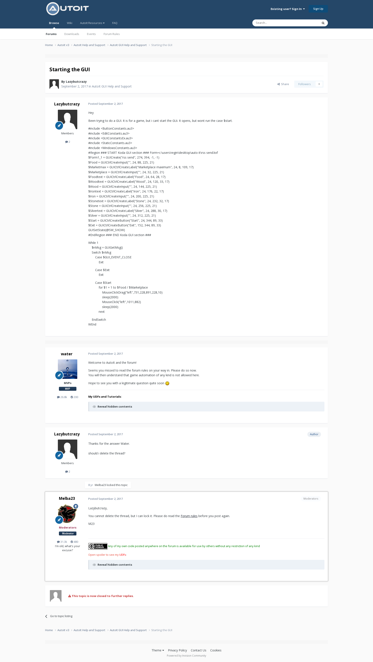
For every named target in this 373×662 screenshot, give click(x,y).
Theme (157, 650)
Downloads (71, 34)
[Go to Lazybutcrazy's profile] (54, 84)
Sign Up (318, 9)
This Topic (306, 23)
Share (284, 84)
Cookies (215, 650)
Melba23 (100, 485)
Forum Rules (112, 34)
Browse (54, 23)
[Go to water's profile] (67, 369)
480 (75, 542)
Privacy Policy (177, 650)
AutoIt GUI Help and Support (112, 86)
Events (91, 34)
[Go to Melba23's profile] (67, 513)
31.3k (63, 542)
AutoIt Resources (91, 23)
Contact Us (198, 650)
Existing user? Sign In (287, 9)
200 (75, 397)
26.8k (63, 397)
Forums (51, 34)
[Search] (323, 22)
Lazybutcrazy (76, 81)
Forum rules (189, 516)
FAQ (114, 23)
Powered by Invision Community (186, 655)
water (67, 353)
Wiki (69, 23)
